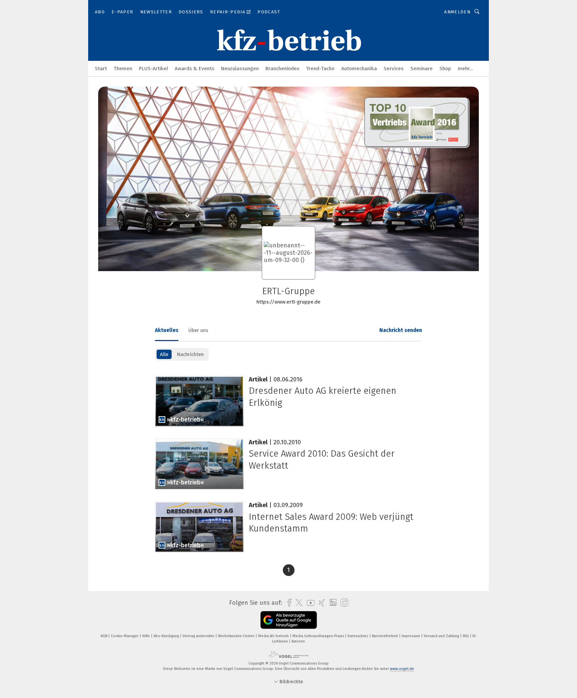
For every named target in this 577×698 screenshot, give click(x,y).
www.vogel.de (402, 669)
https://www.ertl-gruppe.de (288, 302)
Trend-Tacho (320, 69)
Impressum (411, 636)
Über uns (198, 330)
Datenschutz (358, 636)
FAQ (466, 636)
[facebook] (287, 603)
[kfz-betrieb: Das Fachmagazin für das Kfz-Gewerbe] (101, 68)
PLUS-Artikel (153, 69)
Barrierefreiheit (385, 636)
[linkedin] (331, 602)
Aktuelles (166, 330)
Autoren (298, 641)
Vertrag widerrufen (199, 636)
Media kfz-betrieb (274, 636)
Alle (164, 354)
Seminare (421, 69)
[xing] (320, 603)
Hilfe (146, 636)
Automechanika (359, 69)
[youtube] (309, 603)
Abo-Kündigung (167, 636)
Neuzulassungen (240, 69)
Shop (445, 69)
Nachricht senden (400, 330)
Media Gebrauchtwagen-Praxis (319, 636)
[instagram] (342, 603)
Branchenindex (282, 69)
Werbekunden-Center (236, 636)
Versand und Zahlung (442, 636)
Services (394, 69)
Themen (123, 69)
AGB (104, 636)
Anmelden (457, 12)
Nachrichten (190, 354)
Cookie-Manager (125, 636)
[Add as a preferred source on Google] (288, 620)
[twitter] (297, 602)
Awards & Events (194, 69)
